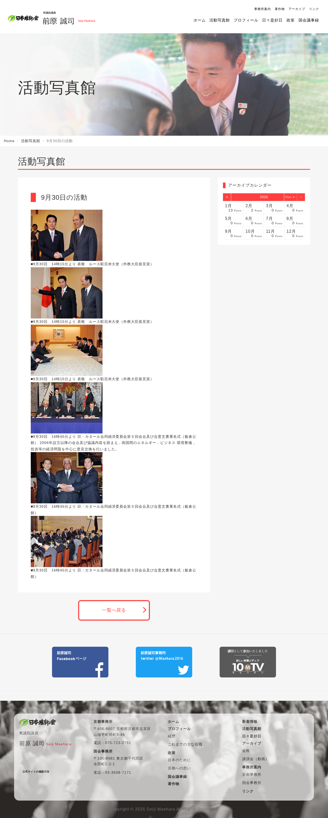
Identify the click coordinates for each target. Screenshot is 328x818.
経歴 (172, 736)
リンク (314, 9)
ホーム (199, 20)
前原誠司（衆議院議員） (69, 16)
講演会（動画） (255, 759)
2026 (264, 197)
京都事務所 (251, 774)
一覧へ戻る (114, 610)
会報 (246, 751)
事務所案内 (262, 9)
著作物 (280, 9)
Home (9, 141)
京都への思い (179, 768)
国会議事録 (309, 20)
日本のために (179, 760)
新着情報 (250, 721)
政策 (290, 20)
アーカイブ (297, 9)
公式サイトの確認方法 (36, 771)
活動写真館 (219, 20)
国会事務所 (251, 783)
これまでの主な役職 (185, 744)
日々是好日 (272, 20)
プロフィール (246, 20)
